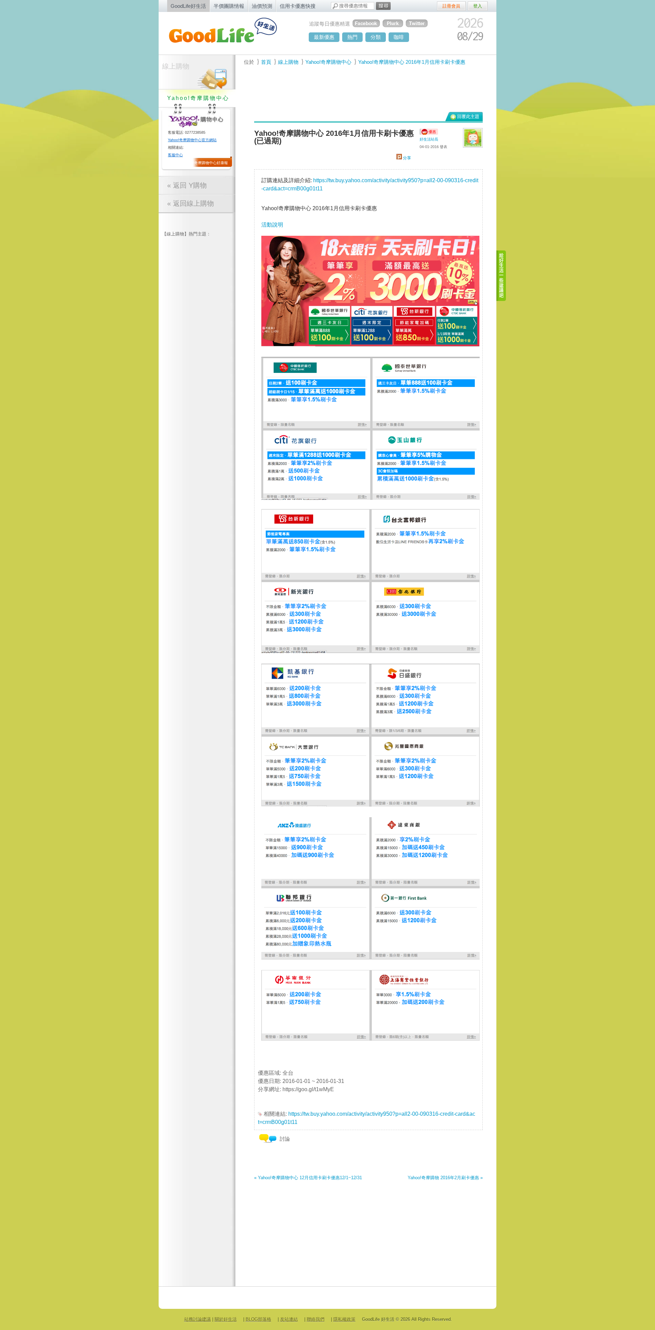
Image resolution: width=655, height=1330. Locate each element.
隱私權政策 (344, 1319)
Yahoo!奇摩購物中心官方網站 (192, 140)
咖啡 (399, 37)
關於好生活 (226, 1319)
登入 (477, 6)
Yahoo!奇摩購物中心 (328, 62)
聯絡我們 (315, 1319)
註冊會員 (451, 6)
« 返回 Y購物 (187, 185)
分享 (406, 158)
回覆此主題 (468, 116)
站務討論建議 (197, 1319)
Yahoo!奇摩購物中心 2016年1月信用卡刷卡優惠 (411, 62)
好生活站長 (429, 139)
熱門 (352, 37)
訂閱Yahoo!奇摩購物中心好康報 (201, 163)
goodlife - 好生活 (230, 32)
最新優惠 (324, 37)
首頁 (266, 62)
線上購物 (175, 66)
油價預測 (262, 6)
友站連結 (289, 1319)
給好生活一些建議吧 (501, 275)
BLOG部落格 (258, 1319)
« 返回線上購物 (190, 203)
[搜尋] (383, 6)
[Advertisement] (365, 92)
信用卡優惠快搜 (298, 6)
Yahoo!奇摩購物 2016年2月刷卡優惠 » (445, 1177)
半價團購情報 (229, 6)
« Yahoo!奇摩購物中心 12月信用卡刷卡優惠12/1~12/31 (308, 1177)
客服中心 (175, 155)
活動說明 (272, 225)
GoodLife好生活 (188, 6)
